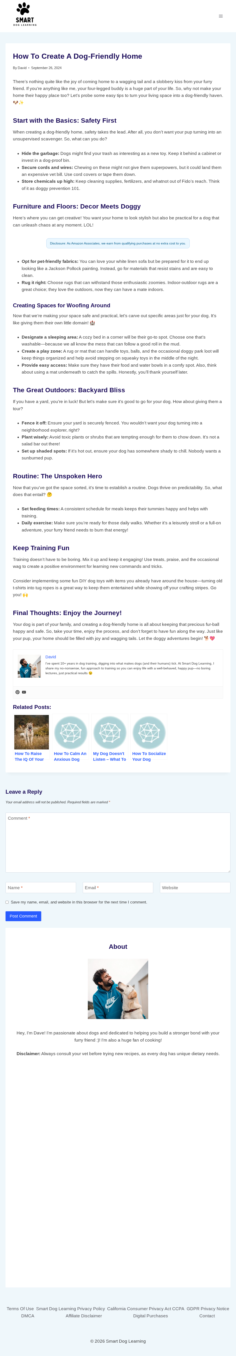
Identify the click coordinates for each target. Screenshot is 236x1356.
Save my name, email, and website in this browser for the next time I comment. (79, 902)
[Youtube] (24, 692)
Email (92, 887)
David (22, 68)
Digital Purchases (150, 1315)
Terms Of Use (20, 1308)
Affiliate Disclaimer (84, 1315)
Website (170, 887)
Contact (207, 1315)
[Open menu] (220, 16)
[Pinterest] (17, 692)
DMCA (27, 1315)
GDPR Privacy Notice (208, 1308)
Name (15, 887)
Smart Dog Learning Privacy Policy (70, 1308)
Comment (19, 818)
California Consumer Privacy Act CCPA (145, 1308)
